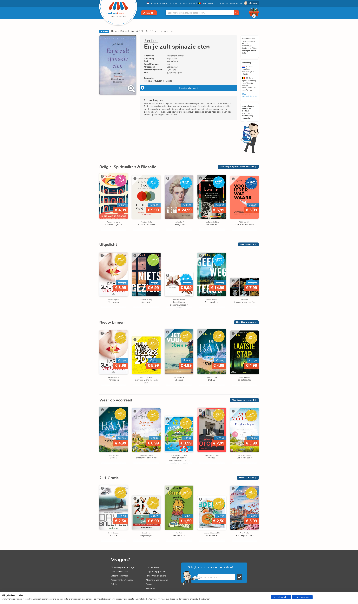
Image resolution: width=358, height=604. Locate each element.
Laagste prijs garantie (156, 571)
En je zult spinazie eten (162, 31)
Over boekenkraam (119, 571)
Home (114, 31)
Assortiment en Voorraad (122, 580)
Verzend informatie (119, 576)
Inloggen (253, 3)
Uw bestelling (152, 567)
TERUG (105, 31)
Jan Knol (151, 41)
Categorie (148, 13)
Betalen (114, 584)
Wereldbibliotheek (175, 56)
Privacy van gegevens (156, 576)
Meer (237, 166)
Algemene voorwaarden (157, 580)
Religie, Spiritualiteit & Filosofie (134, 31)
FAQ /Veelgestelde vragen (123, 567)
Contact (149, 584)
